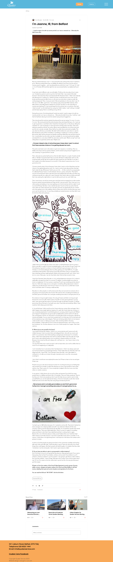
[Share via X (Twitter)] (36, 485)
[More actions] (80, 20)
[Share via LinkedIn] (39, 485)
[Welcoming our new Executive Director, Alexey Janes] (35, 504)
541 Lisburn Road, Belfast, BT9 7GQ (24, 544)
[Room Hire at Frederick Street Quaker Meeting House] (56, 504)
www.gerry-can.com (25, 561)
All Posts (27, 11)
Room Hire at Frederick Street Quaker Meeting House (56, 513)
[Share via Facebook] (33, 485)
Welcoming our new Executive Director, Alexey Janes (33, 513)
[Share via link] (42, 485)
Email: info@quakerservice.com (22, 549)
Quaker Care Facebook (18, 554)
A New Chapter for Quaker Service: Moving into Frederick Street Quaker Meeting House (77, 513)
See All (85, 497)
